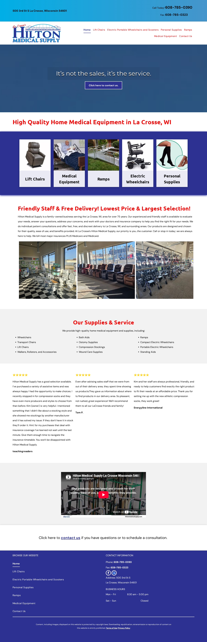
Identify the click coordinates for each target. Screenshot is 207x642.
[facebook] (108, 573)
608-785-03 (174, 15)
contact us (70, 537)
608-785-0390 (178, 7)
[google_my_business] (114, 573)
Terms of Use (111, 628)
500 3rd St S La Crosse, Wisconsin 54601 (40, 11)
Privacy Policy (124, 628)
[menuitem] (86, 30)
